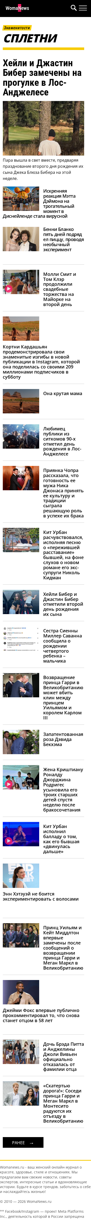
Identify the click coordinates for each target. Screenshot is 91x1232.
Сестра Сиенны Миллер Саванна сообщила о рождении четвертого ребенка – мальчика (62, 646)
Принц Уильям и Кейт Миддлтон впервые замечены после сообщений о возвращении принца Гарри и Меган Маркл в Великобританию (63, 947)
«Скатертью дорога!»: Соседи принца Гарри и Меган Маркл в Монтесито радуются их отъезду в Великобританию (63, 1103)
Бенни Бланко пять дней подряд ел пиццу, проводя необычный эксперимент (63, 239)
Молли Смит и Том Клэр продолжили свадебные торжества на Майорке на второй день (59, 289)
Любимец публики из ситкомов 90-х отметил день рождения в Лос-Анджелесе (62, 441)
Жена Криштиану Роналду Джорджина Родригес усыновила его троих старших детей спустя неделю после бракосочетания (63, 789)
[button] (73, 8)
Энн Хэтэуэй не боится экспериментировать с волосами (41, 896)
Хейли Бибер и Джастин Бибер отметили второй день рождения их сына (63, 604)
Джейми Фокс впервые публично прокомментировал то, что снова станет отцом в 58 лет (41, 1015)
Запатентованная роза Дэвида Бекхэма (63, 739)
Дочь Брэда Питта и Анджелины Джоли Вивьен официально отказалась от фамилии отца (63, 1056)
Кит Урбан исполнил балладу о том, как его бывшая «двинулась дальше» (61, 838)
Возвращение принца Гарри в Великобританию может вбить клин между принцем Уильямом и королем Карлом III (63, 697)
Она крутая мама (62, 393)
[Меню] (83, 8)
